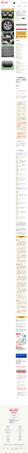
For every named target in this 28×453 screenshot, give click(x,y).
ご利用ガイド (19, 6)
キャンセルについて (8, 431)
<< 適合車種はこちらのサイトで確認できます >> (21, 80)
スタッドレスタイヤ (19, 431)
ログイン (8, 437)
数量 (16, 20)
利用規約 (12, 448)
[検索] (14, 3)
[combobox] (14, 1)
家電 (19, 434)
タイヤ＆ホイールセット (20, 430)
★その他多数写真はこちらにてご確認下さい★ (24, 97)
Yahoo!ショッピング (17, 444)
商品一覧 (14, 6)
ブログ (25, 6)
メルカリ (22, 444)
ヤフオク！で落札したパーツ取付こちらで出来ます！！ (21, 145)
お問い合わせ (14, 415)
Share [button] (17, 397)
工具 (19, 433)
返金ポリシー (8, 448)
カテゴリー (3, 6)
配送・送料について (8, 430)
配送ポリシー (4, 448)
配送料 (17, 19)
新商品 (20, 429)
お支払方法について (8, 429)
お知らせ (20, 437)
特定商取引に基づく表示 (22, 448)
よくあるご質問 (8, 433)
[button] (19, 27)
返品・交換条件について (8, 432)
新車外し (20, 432)
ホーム (9, 6)
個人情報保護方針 (16, 448)
